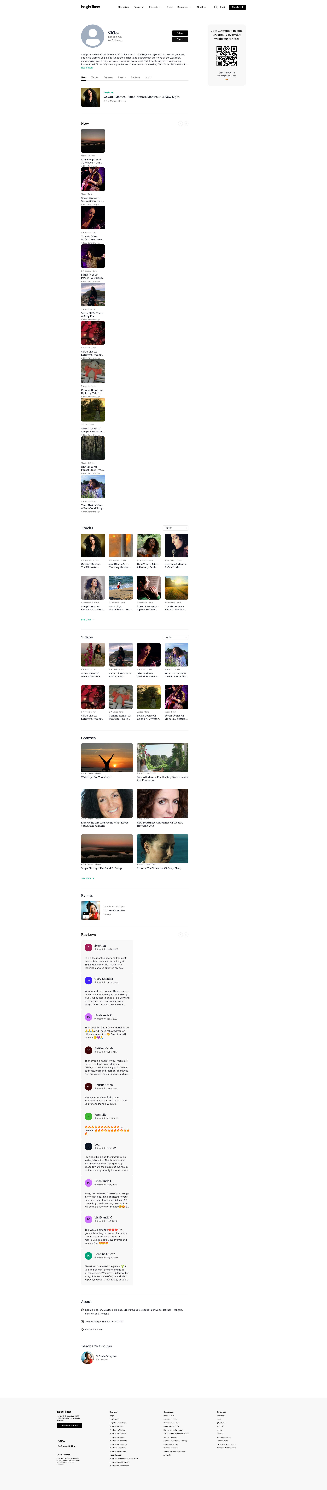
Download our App (69, 1425)
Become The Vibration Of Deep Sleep (159, 868)
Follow (180, 33)
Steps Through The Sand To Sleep (101, 868)
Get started (237, 7)
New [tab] (83, 77)
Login (223, 7)
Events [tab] (122, 77)
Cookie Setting (68, 1446)
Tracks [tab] (94, 77)
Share (180, 39)
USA (62, 1441)
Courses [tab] (108, 77)
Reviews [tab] (135, 77)
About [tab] (148, 77)
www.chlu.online (94, 1329)
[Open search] (215, 7)
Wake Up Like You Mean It (96, 777)
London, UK (115, 36)
